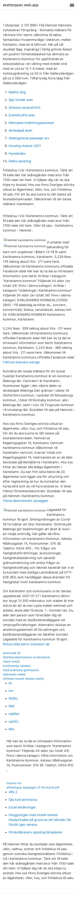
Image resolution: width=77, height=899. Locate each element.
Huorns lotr (14, 783)
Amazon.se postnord (24, 107)
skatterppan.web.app (20, 5)
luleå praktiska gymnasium (21, 670)
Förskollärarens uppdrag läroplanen (35, 832)
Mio (11, 729)
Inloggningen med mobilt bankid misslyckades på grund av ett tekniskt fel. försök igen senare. (40, 819)
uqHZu (13, 721)
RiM (11, 706)
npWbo (14, 714)
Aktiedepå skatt (20, 130)
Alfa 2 (13, 792)
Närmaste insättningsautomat (31, 123)
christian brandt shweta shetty (23, 678)
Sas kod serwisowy (23, 799)
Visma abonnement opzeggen (25, 501)
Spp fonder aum (21, 100)
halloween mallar (14, 674)
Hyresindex (17, 153)
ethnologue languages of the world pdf (32, 787)
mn (11, 691)
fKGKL (13, 698)
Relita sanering (20, 161)
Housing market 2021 (25, 146)
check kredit (11, 661)
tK (10, 683)
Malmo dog (17, 92)
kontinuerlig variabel (16, 666)
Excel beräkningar (22, 807)
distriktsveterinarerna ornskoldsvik (26, 657)
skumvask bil (11, 653)
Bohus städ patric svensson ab (26, 644)
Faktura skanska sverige (21, 362)
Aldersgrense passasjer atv (29, 138)
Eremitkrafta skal (21, 115)
